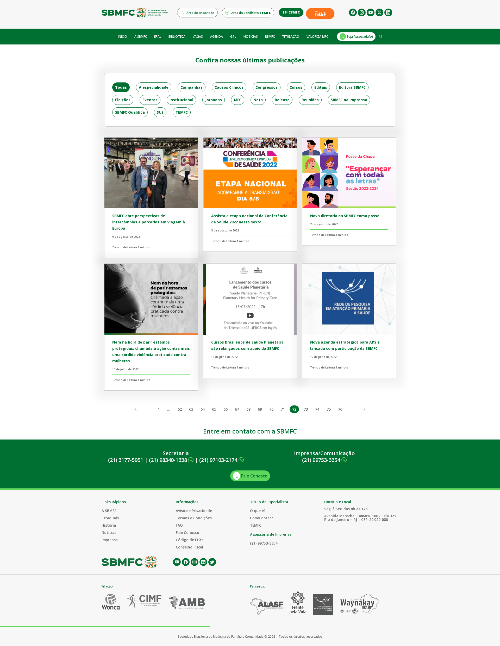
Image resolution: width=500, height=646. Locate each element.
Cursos (296, 87)
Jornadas (213, 99)
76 (340, 409)
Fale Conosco (253, 476)
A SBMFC (140, 36)
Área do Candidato (250, 13)
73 (306, 409)
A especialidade (153, 87)
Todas (121, 87)
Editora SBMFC (352, 87)
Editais (320, 87)
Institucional (181, 99)
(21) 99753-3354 (321, 459)
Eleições (122, 99)
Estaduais (110, 517)
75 (329, 409)
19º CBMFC (291, 12)
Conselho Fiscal (189, 547)
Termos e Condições (194, 517)
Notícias (109, 532)
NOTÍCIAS (250, 36)
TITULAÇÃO (290, 36)
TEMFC (182, 112)
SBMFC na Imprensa (349, 99)
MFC (237, 99)
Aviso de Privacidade (194, 510)
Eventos (150, 99)
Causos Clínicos (229, 87)
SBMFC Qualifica (130, 112)
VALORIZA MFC (317, 36)
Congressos (266, 87)
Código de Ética (190, 539)
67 (237, 409)
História (109, 525)
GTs (233, 36)
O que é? (258, 510)
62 (180, 409)
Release (282, 99)
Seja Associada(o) (359, 36)
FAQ (179, 525)
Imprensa (110, 539)
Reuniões (310, 99)
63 (191, 409)
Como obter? (261, 517)
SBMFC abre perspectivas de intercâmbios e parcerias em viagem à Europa (148, 222)
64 (203, 409)
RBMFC (270, 36)
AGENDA (216, 36)
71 (283, 409)
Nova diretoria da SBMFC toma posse (344, 215)
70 (271, 409)
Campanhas (191, 87)
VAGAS (198, 36)
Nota (258, 99)
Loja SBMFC (320, 14)
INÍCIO (122, 36)
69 (260, 409)
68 (248, 409)
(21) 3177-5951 (125, 459)
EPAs (157, 36)
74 (317, 409)
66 (225, 409)
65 (214, 409)
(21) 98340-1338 (168, 459)
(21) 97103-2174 (219, 459)
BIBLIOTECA (176, 36)
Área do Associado (200, 13)
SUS (160, 112)
